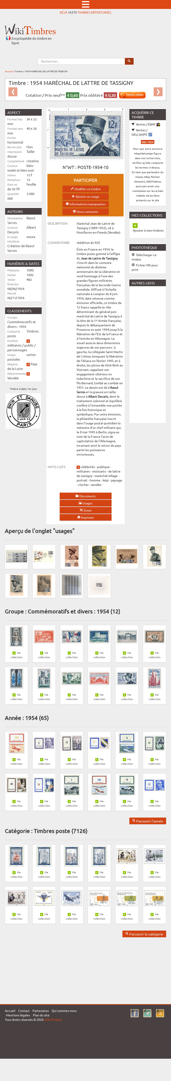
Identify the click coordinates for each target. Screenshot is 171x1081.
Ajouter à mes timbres (148, 230)
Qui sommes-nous (64, 1011)
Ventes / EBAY (145, 124)
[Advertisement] (150, 354)
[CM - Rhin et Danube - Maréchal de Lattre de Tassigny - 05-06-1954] (16, 585)
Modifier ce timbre (87, 189)
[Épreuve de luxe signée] (99, 585)
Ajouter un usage (87, 196)
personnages (17, 350)
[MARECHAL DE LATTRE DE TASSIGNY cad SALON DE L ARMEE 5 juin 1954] (154, 556)
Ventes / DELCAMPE (140, 132)
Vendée (13, 378)
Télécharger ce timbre (144, 257)
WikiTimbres (53, 1019)
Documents (87, 496)
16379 (72, 12)
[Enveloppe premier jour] (44, 556)
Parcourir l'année (149, 821)
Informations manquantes (87, 204)
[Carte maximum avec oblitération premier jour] (71, 556)
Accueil (9, 71)
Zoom (87, 510)
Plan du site (41, 1015)
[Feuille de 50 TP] (71, 585)
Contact (24, 1011)
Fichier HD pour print (145, 267)
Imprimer (87, 517)
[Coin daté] (16, 556)
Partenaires (41, 1011)
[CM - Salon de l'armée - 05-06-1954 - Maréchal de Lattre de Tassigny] (44, 585)
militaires (14, 345)
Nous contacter (87, 212)
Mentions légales (18, 1015)
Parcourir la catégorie (145, 934)
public (29, 345)
